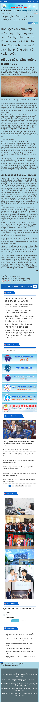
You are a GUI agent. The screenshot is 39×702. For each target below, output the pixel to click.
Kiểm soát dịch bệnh (18, 664)
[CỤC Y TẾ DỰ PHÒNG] (19, 368)
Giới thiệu (15, 286)
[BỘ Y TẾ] (19, 358)
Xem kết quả (24, 621)
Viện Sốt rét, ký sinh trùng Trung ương (23, 122)
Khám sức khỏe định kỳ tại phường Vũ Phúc (15, 449)
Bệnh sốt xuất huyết (14, 69)
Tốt (7, 615)
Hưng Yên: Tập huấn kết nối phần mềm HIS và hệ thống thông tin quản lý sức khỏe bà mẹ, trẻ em (19, 443)
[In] (35, 13)
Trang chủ (6, 286)
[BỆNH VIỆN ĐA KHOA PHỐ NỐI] (19, 408)
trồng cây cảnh (16, 246)
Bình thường (10, 617)
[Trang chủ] (19, 6)
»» (29, 486)
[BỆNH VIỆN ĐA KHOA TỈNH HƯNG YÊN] (19, 388)
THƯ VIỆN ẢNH (10, 493)
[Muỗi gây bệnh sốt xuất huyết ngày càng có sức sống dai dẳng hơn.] (19, 87)
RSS (34, 1)
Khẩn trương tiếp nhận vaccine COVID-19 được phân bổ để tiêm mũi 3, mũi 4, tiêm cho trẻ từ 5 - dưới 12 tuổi (20, 318)
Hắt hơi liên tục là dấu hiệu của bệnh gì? (18, 648)
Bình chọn (15, 621)
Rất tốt (8, 612)
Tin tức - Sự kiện (27, 286)
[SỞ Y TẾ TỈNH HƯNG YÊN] (19, 378)
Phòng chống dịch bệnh (10, 665)
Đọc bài (31, 23)
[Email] (37, 13)
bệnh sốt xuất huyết (14, 99)
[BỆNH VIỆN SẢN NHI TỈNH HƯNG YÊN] (19, 398)
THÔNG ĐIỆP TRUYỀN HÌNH (13, 416)
